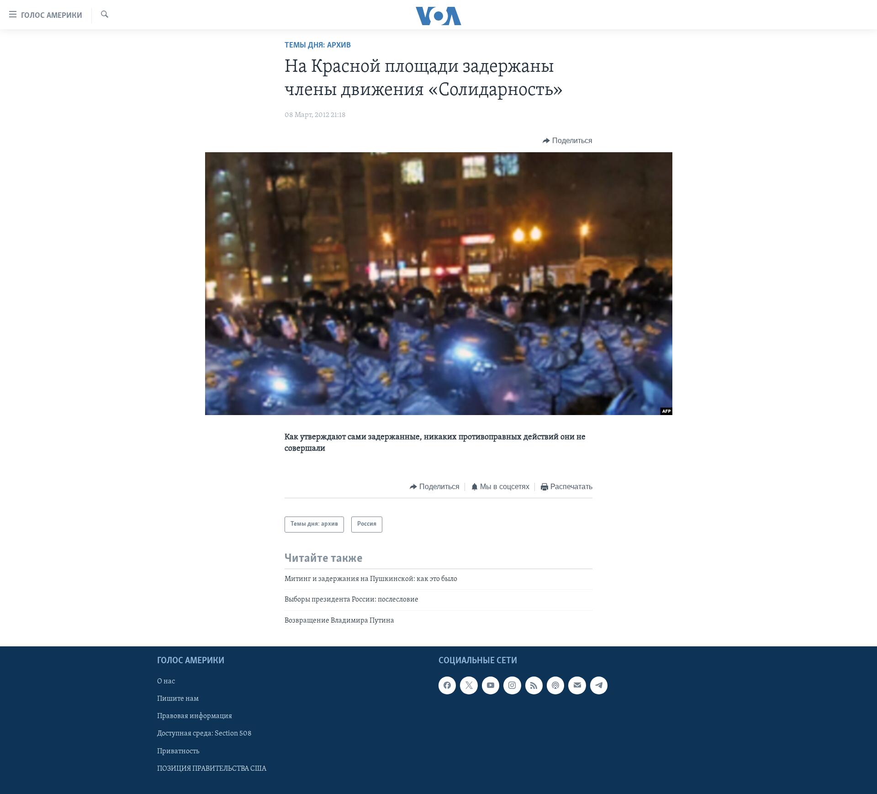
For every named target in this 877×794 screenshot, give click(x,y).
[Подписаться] (577, 685)
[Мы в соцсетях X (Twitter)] (468, 685)
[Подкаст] (555, 685)
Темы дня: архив (318, 46)
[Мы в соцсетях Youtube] (490, 685)
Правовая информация (194, 716)
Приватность (178, 751)
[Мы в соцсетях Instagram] (512, 685)
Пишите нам (178, 699)
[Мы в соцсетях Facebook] (447, 685)
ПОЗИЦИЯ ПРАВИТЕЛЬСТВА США (211, 769)
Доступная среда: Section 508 (204, 733)
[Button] (567, 141)
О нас (166, 681)
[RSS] (534, 685)
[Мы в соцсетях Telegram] (599, 685)
